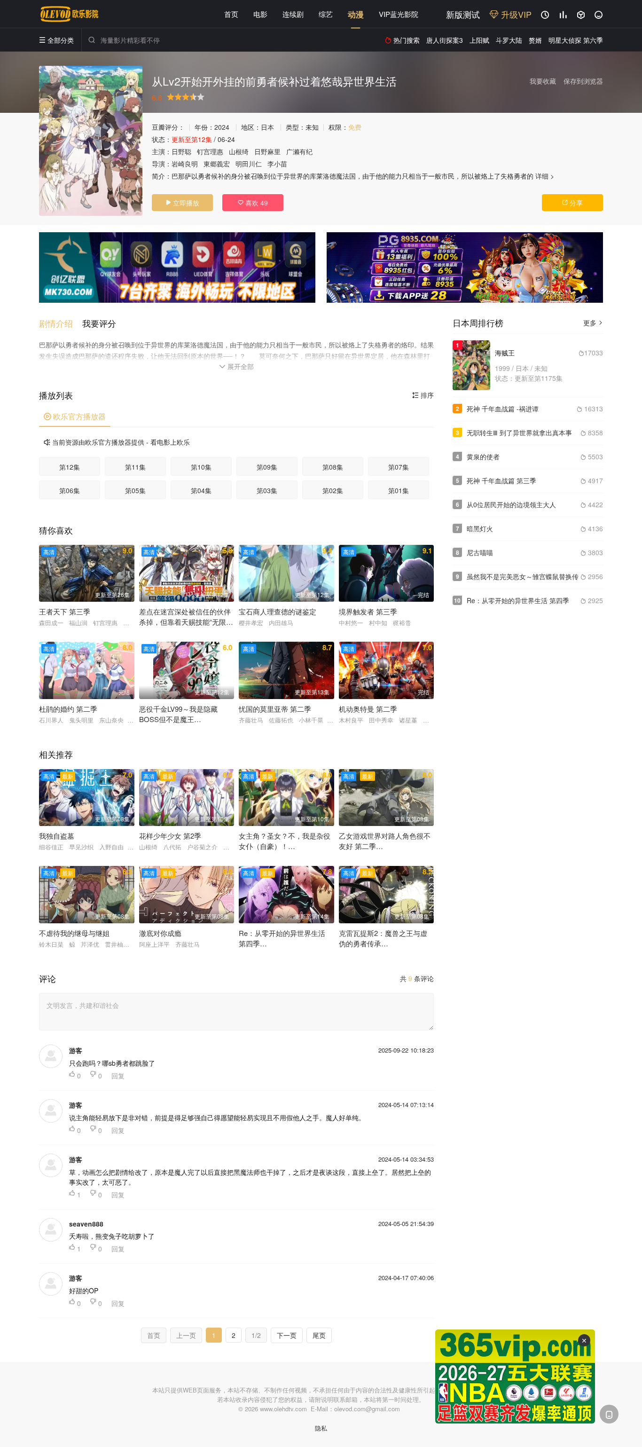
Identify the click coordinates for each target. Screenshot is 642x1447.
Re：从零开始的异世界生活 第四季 (518, 600)
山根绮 (239, 151)
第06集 (69, 490)
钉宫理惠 (210, 151)
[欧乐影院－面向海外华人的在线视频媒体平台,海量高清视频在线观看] (69, 14)
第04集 (201, 490)
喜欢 (253, 202)
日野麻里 (267, 151)
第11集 (135, 467)
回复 (118, 1075)
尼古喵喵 (480, 552)
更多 (593, 322)
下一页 (287, 1335)
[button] (60, 323)
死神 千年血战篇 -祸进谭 (503, 408)
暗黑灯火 (480, 528)
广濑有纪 (299, 151)
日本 (267, 127)
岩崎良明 (185, 163)
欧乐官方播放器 (75, 416)
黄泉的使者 (483, 456)
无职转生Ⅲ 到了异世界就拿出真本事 (519, 432)
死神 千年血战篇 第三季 (501, 480)
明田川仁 (248, 163)
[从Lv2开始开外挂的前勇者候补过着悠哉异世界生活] (90, 141)
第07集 (398, 467)
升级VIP (515, 14)
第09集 (267, 467)
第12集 (69, 467)
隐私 (321, 1427)
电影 (260, 14)
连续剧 (293, 14)
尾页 (319, 1335)
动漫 (356, 14)
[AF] (515, 1376)
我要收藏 (543, 81)
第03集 (267, 490)
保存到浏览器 (583, 81)
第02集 (332, 490)
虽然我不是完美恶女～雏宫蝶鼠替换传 (523, 576)
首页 (231, 14)
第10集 (201, 467)
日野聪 (181, 151)
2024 (221, 127)
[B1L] (177, 267)
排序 (423, 395)
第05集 (135, 490)
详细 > (544, 176)
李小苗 (277, 163)
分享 (572, 202)
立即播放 (182, 202)
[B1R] (465, 267)
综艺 (326, 14)
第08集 (332, 467)
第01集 (398, 490)
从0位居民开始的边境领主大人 (511, 504)
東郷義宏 (217, 163)
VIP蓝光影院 (398, 14)
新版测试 (463, 14)
